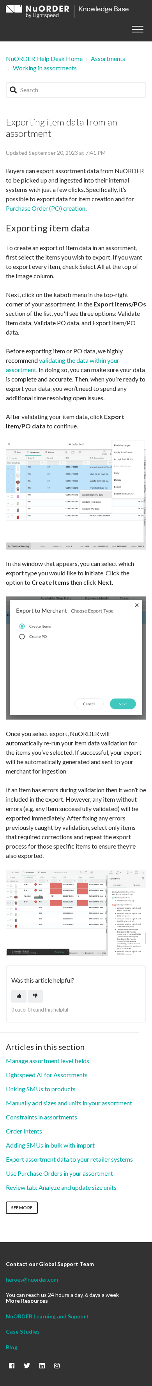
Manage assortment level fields (47, 1060)
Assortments (108, 58)
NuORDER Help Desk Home (44, 58)
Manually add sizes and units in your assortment (69, 1103)
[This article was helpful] (19, 996)
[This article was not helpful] (35, 996)
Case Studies (23, 1331)
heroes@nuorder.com (32, 1279)
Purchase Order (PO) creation (45, 208)
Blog (12, 1347)
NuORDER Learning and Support (47, 1316)
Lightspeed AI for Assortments (47, 1074)
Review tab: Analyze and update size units (61, 1187)
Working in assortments (45, 68)
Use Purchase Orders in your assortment (59, 1173)
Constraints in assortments (41, 1117)
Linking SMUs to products (41, 1088)
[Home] (67, 11)
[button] (137, 27)
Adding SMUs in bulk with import (50, 1145)
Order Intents (24, 1131)
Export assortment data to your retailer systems (69, 1159)
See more (21, 1207)
